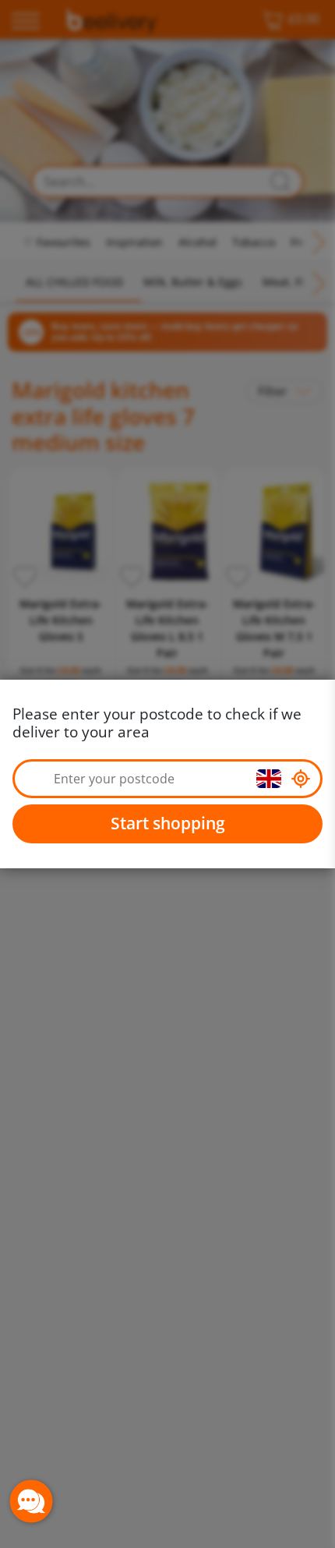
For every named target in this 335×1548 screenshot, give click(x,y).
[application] (31, 1501)
